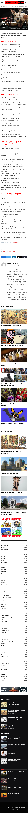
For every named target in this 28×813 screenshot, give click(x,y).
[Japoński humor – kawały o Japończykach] (4, 795)
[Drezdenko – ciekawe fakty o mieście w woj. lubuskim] (14, 503)
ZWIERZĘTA (3, 683)
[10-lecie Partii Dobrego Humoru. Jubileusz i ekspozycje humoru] (4, 780)
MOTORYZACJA (4, 578)
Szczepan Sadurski (12, 263)
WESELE (3, 674)
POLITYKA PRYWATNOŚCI (19, 807)
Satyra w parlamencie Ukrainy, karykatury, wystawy (15, 760)
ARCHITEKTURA (4, 545)
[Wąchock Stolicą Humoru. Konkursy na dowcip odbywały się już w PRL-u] (14, 375)
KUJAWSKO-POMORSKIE (7, 617)
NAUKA (3, 582)
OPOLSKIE (4, 628)
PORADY (3, 643)
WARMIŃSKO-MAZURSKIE (8, 637)
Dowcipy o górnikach (7, 248)
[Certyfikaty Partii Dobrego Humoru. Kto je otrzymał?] (4, 726)
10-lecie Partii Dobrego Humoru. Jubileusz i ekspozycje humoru (15, 779)
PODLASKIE (4, 632)
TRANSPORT (4, 669)
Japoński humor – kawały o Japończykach (14, 794)
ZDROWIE (3, 680)
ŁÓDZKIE (4, 608)
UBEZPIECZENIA (5, 672)
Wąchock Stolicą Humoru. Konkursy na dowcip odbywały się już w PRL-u (13, 384)
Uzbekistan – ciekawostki (9, 473)
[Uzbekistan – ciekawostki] (14, 464)
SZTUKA (3, 665)
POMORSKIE (5, 634)
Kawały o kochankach (7, 250)
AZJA (3, 600)
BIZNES (3, 547)
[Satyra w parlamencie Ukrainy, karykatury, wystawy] (4, 761)
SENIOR (3, 654)
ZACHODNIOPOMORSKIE (8, 641)
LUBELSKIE (4, 619)
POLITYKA (3, 604)
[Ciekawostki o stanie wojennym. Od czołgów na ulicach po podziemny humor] (4, 787)
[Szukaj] (26, 2)
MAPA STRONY (15, 809)
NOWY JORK (7, 595)
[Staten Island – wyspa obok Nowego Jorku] (4, 746)
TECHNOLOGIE (4, 667)
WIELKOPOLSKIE (6, 639)
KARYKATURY (4, 565)
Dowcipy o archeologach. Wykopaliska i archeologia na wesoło (11, 326)
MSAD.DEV (20, 805)
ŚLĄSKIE (4, 610)
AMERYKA (4, 591)
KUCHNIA (3, 569)
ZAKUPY (3, 678)
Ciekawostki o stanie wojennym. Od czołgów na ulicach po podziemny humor (16, 787)
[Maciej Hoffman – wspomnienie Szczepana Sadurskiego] (4, 719)
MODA (2, 576)
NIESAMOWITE (4, 584)
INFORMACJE (4, 562)
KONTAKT (7, 807)
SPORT (2, 661)
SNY (2, 659)
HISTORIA (3, 558)
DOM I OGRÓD (4, 552)
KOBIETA (3, 567)
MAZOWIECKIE (5, 626)
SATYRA (3, 652)
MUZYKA (3, 580)
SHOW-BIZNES (4, 656)
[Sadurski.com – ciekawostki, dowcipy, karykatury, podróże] (14, 2)
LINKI (11, 807)
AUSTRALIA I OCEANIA (7, 597)
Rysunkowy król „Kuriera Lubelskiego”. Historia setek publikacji (17, 703)
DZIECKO (3, 556)
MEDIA (2, 573)
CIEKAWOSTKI (4, 549)
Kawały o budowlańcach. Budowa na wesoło (12, 345)
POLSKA (3, 606)
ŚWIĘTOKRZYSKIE (6, 613)
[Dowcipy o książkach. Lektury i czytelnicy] (14, 442)
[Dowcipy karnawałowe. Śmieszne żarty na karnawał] (14, 395)
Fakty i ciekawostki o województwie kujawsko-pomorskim (16, 737)
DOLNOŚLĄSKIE (5, 615)
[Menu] (2, 2)
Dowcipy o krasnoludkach (9, 251)
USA (4, 593)
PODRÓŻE (3, 586)
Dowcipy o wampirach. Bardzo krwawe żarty (12, 423)
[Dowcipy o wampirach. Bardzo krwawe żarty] (14, 415)
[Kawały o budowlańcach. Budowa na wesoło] (14, 336)
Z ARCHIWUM (4, 676)
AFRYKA (4, 589)
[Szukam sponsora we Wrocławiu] (14, 483)
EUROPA (4, 602)
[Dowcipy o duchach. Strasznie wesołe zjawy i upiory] (14, 355)
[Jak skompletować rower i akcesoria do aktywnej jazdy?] (4, 753)
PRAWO (3, 648)
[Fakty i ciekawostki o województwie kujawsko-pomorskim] (4, 739)
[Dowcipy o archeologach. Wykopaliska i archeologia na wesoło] (14, 316)
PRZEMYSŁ (3, 650)
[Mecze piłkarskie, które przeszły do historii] (4, 773)
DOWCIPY (4, 18)
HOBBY (3, 560)
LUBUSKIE (4, 621)
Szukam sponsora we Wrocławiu (11, 493)
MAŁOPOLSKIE (5, 624)
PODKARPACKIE (5, 630)
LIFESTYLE (3, 571)
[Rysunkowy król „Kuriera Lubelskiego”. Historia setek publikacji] (4, 704)
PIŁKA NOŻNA (5, 663)
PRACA (2, 645)
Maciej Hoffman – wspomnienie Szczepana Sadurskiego (15, 718)
